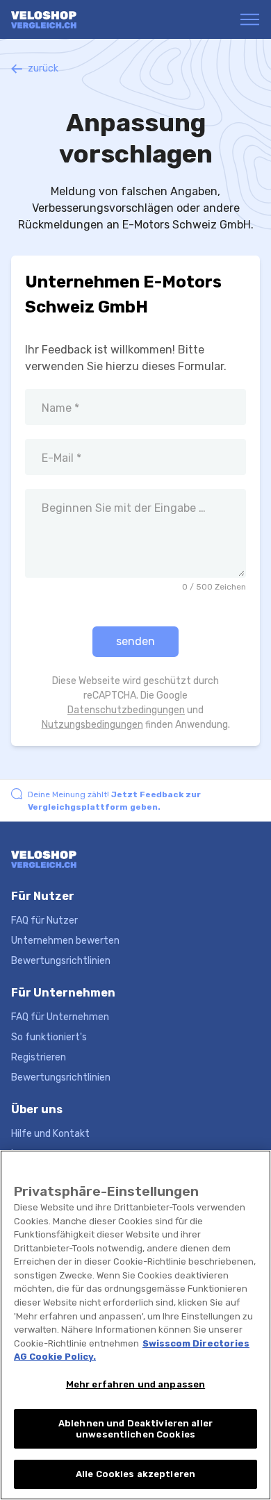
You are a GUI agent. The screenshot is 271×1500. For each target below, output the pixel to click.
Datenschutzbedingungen (126, 710)
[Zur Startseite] (65, 19)
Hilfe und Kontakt (50, 1134)
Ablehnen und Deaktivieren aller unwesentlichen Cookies (135, 1429)
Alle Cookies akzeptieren (135, 1474)
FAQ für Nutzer (44, 920)
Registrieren (38, 1057)
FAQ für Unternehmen (60, 1017)
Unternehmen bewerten (65, 941)
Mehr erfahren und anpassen (135, 1384)
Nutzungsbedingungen (92, 725)
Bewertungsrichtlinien (60, 961)
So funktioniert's (49, 1037)
